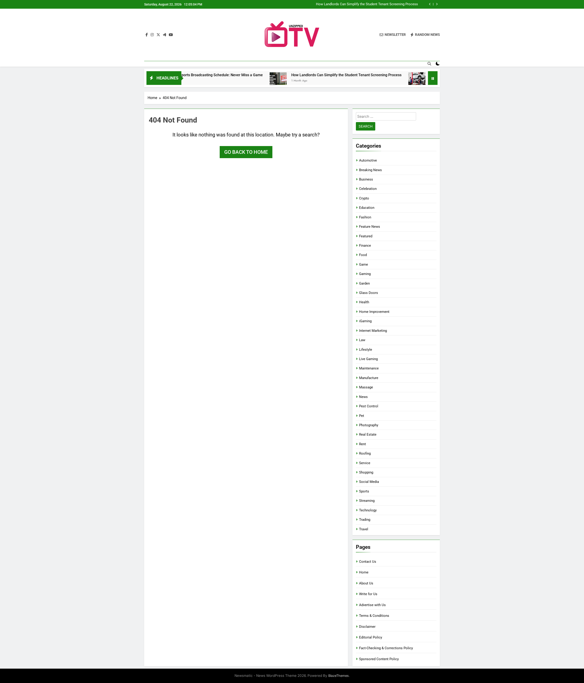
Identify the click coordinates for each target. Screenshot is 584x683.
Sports (364, 491)
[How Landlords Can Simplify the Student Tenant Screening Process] (254, 80)
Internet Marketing (373, 331)
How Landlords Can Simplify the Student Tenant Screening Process (367, 4)
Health (364, 302)
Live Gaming (368, 359)
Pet (361, 416)
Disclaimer (367, 627)
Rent (362, 444)
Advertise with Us (372, 605)
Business (366, 179)
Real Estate (367, 434)
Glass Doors (368, 293)
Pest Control (368, 406)
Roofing (365, 453)
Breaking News (370, 170)
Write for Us (368, 594)
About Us (366, 583)
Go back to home (246, 152)
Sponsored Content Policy (379, 659)
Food (363, 255)
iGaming (365, 321)
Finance (365, 245)
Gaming (365, 274)
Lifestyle (365, 350)
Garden (364, 283)
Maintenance (369, 368)
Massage (366, 387)
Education (366, 208)
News (363, 397)
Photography (368, 425)
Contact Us (367, 562)
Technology (368, 510)
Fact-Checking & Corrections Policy (386, 648)
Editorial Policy (370, 637)
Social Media (369, 482)
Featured (365, 236)
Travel (363, 529)
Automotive (368, 160)
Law (362, 340)
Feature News (369, 227)
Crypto (364, 198)
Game (363, 264)
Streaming (367, 501)
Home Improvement (374, 312)
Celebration (368, 189)
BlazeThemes (338, 676)
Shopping (366, 472)
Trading (364, 520)
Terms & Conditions (374, 616)
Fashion (365, 217)
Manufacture (368, 378)
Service (364, 463)
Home (363, 572)
